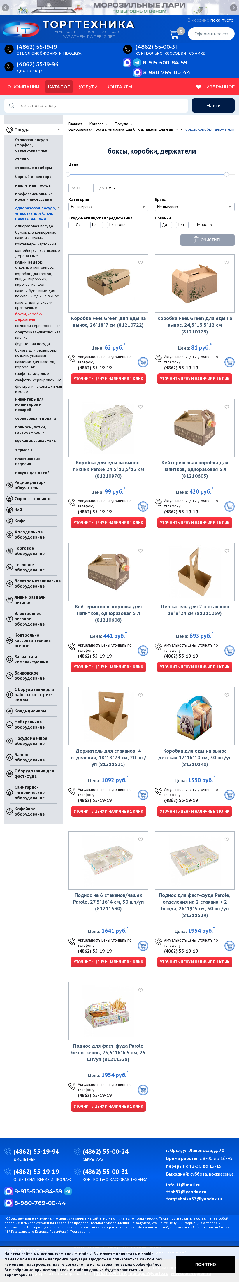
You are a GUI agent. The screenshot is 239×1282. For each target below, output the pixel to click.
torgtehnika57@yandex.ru (194, 1199)
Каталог (59, 86)
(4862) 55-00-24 (105, 1151)
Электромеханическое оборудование (38, 583)
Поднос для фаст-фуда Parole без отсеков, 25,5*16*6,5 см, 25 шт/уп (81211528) (108, 1052)
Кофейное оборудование (30, 811)
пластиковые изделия (28, 461)
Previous (5, 8)
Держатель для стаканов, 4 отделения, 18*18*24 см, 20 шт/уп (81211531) (108, 757)
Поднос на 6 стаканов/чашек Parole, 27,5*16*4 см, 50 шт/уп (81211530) (108, 902)
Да (78, 224)
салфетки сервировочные (38, 379)
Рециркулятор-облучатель (30, 485)
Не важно (117, 224)
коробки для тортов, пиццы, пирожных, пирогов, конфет (33, 279)
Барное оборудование (30, 757)
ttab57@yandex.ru (186, 1192)
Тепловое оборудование (30, 567)
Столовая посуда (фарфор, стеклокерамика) (32, 145)
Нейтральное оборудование (30, 724)
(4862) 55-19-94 (36, 1151)
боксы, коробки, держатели (29, 316)
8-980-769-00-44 (166, 72)
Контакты (119, 86)
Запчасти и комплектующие (31, 659)
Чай (18, 509)
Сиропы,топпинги (33, 498)
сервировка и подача (35, 418)
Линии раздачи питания (30, 599)
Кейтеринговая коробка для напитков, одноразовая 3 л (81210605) (194, 469)
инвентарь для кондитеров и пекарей (29, 404)
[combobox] (108, 207)
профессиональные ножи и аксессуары (34, 196)
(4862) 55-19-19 (95, 367)
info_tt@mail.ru (183, 1185)
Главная (75, 124)
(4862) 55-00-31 (105, 1171)
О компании (23, 86)
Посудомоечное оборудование (31, 740)
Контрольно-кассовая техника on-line (33, 640)
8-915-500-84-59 (165, 62)
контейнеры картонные (36, 244)
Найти (213, 105)
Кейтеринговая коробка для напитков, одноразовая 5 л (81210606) (108, 613)
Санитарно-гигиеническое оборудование (30, 792)
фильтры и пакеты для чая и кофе (38, 389)
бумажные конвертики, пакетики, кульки (35, 235)
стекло (22, 158)
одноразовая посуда (34, 226)
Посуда (22, 129)
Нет (95, 224)
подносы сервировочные (38, 325)
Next (233, 8)
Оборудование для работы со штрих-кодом (34, 694)
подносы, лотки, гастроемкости (30, 429)
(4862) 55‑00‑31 (156, 47)
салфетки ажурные (32, 373)
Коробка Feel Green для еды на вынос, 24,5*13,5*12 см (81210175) (194, 325)
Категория (78, 199)
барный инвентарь (33, 176)
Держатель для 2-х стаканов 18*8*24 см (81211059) (195, 610)
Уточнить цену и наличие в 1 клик (108, 378)
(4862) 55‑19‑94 (38, 64)
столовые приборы (33, 167)
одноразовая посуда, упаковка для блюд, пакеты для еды (35, 213)
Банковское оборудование (30, 675)
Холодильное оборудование (30, 534)
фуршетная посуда (32, 343)
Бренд (160, 199)
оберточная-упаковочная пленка (38, 334)
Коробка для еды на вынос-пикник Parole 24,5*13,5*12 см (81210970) (108, 469)
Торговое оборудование (30, 550)
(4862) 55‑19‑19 (37, 47)
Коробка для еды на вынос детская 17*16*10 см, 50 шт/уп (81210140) (194, 757)
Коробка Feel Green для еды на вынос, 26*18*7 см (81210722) (108, 321)
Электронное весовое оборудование (30, 619)
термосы (23, 449)
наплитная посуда (33, 185)
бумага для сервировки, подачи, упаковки (36, 352)
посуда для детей (32, 472)
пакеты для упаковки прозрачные (33, 305)
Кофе (20, 521)
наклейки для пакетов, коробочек (35, 364)
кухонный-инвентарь (35, 441)
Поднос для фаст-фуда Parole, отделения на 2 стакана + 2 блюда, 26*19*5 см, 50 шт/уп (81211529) (195, 905)
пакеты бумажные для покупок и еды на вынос (37, 293)
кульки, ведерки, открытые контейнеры (35, 264)
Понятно (205, 1264)
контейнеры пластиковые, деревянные (38, 253)
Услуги (88, 86)
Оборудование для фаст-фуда (34, 773)
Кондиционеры (30, 711)
